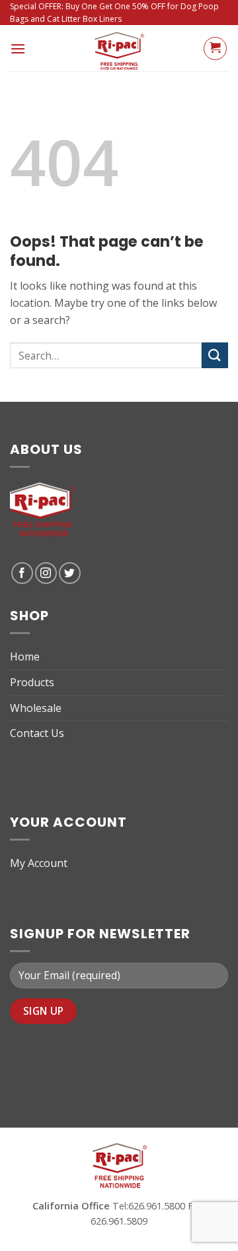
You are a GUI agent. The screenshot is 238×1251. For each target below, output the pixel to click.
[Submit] (215, 355)
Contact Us (37, 733)
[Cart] (215, 48)
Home (25, 656)
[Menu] (18, 48)
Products (32, 682)
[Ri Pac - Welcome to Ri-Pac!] (119, 48)
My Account (38, 863)
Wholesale (35, 708)
